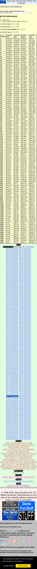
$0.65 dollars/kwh (25, 364)
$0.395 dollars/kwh (12, 311)
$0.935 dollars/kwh (12, 426)
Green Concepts (26, 443)
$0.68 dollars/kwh (25, 370)
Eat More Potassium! (22, 454)
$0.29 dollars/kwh (25, 287)
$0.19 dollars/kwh (25, 266)
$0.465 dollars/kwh (12, 326)
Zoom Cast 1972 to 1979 (26, 460)
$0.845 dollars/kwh (12, 407)
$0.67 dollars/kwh (25, 368)
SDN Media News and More (24, 481)
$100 (29, 541)
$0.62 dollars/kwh (25, 358)
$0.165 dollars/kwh (12, 261)
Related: (18, 441)
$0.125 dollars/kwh (12, 253)
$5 (5, 541)
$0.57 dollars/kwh (25, 347)
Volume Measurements (25, 456)
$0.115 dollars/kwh (12, 251)
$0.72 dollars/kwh (25, 379)
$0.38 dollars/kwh (25, 306)
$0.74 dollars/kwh (25, 383)
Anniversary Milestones (10, 460)
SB (17, 1)
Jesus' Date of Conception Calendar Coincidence (18, 445)
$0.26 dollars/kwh (25, 281)
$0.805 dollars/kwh (12, 398)
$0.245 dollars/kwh (12, 279)
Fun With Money (29, 449)
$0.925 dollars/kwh (12, 424)
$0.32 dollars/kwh (25, 294)
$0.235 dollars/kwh (12, 276)
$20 (14, 541)
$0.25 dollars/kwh (25, 279)
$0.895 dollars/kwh (12, 417)
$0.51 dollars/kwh (25, 334)
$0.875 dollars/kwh (12, 413)
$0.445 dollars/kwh (12, 321)
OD (21, 1)
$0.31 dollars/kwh (25, 291)
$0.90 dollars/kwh (25, 417)
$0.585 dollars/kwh (12, 351)
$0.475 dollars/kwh (12, 328)
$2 (1, 541)
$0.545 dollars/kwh (12, 343)
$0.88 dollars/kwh (25, 413)
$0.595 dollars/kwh (12, 353)
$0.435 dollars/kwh (12, 319)
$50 (19, 541)
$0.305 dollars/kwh (12, 291)
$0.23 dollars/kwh (25, 274)
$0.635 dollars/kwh (12, 362)
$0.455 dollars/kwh (12, 323)
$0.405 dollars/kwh (12, 313)
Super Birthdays (24, 486)
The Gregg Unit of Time (24, 458)
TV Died (33, 454)
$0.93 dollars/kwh (25, 424)
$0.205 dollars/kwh (12, 270)
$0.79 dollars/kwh (25, 394)
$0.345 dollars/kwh (12, 300)
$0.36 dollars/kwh (25, 302)
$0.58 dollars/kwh (25, 349)
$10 (9, 541)
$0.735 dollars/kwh (12, 383)
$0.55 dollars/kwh (25, 343)
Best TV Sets (31, 464)
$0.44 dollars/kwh (25, 319)
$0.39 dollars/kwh (25, 308)
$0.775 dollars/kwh (12, 392)
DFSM (29, 1)
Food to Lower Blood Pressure (12, 449)
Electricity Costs (19, 11)
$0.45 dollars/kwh (25, 321)
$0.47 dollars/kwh (25, 326)
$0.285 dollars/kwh (12, 287)
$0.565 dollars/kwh (12, 347)
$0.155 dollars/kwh (12, 259)
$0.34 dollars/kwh (25, 298)
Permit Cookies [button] (23, 566)
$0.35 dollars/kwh (25, 300)
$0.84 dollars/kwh (25, 404)
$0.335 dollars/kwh (12, 298)
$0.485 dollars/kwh (12, 330)
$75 (23, 541)
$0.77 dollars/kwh (25, 390)
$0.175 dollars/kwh (12, 264)
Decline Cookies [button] (9, 566)
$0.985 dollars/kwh (12, 436)
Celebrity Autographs (8, 454)
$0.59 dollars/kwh (25, 351)
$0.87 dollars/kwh (25, 411)
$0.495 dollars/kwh (12, 332)
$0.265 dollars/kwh (12, 283)
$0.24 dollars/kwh (25, 276)
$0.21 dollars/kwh (25, 270)
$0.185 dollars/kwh (12, 266)
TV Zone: (18, 475)
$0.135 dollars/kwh (12, 255)
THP (34, 1)
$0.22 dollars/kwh (25, 272)
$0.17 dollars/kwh (25, 261)
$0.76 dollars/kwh (25, 387)
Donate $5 (21, 3)
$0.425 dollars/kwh (12, 317)
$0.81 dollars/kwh (25, 398)
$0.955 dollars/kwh (12, 430)
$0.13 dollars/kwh (25, 253)
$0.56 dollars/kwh (25, 345)
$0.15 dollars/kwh (25, 257)
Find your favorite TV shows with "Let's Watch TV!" (19, 477)
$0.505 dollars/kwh (12, 334)
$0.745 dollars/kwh (12, 385)
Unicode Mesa (20, 468)
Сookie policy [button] (27, 561)
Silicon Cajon (30, 468)
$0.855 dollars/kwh (12, 409)
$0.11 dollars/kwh (25, 249)
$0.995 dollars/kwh (12, 439)
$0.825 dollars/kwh (12, 402)
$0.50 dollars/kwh (25, 332)
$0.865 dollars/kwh (12, 411)
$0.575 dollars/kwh (12, 349)
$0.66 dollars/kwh (25, 366)
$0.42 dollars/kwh (25, 315)
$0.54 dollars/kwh (25, 340)
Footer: (18, 483)
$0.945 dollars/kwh (12, 428)
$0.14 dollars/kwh (25, 255)
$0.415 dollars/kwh (12, 315)
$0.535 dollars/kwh (12, 340)
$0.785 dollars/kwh (12, 394)
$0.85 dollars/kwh (25, 407)
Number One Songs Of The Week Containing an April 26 (18, 462)
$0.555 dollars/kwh (12, 345)
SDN (24, 1)
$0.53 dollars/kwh (25, 338)
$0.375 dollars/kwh (12, 306)
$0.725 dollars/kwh (12, 381)
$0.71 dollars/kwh (25, 377)
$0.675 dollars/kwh (12, 370)
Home (9, 1)
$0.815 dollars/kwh (12, 400)
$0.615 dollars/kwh (12, 358)
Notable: (18, 479)
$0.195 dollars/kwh (12, 268)
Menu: (18, 244)
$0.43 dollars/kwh (25, 317)
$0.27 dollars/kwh (25, 283)
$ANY (2, 543)
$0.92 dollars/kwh (25, 422)
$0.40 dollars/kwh (25, 311)
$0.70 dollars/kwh (25, 375)
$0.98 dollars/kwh (25, 434)
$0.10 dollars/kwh (28, 247)
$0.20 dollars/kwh (25, 268)
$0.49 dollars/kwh (25, 330)
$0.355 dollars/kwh (12, 302)
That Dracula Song (6, 466)
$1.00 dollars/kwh (25, 439)
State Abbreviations (10, 456)
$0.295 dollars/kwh (12, 289)
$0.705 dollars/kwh (12, 377)
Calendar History (13, 447)
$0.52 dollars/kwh (25, 336)
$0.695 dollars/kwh (12, 375)
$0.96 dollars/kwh (25, 430)
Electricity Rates (13, 451)
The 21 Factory (10, 458)
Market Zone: (18, 471)
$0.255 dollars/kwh (12, 281)
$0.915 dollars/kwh (12, 422)
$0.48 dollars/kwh (25, 328)
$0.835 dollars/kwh (12, 404)
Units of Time (24, 447)
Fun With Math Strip (8, 468)
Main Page (18, 247)
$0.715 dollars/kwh (12, 379)
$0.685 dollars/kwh (12, 372)
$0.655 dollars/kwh (12, 366)
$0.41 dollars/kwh (25, 313)
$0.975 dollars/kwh (12, 434)
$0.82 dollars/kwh (25, 400)
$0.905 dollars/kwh (12, 419)
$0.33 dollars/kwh (25, 296)
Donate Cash (11, 531)
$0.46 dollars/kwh (25, 323)
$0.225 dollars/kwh (12, 274)
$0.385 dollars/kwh (12, 308)
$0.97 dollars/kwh (25, 432)
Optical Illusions (24, 451)
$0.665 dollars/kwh (12, 368)
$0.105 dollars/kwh (12, 249)
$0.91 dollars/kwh (25, 419)
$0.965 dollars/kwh (12, 432)
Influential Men (21, 464)
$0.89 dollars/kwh (25, 415)
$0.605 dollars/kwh (12, 355)
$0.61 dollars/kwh (25, 355)
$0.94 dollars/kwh (25, 426)
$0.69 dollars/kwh (25, 372)
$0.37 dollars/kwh (25, 304)
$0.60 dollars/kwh (25, 353)
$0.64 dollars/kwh (25, 362)
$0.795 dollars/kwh (12, 396)
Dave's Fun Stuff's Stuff (12, 443)
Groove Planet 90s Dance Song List (25, 466)
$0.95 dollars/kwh (25, 428)
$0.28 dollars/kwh (25, 285)
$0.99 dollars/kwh (25, 436)
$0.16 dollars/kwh (25, 259)
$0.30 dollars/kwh (25, 289)
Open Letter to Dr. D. (8, 464)
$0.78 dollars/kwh (25, 392)
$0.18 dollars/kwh (25, 264)
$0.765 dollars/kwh (12, 390)
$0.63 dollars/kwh (25, 360)
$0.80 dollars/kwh (25, 396)
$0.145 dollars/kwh (12, 257)
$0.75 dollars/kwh (25, 385)
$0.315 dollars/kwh (12, 294)
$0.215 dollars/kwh (12, 272)
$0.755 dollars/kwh (12, 387)
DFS (13, 1)
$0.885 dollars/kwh (12, 415)
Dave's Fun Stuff (18, 473)
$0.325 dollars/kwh (12, 296)
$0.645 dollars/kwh (12, 364)
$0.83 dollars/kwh (25, 402)
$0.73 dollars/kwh (25, 381)
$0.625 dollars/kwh (12, 360)
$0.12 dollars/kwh (25, 251)
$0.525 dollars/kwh (12, 338)
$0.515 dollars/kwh (12, 336)
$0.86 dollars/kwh (25, 409)
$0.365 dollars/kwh (12, 304)
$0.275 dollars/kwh (12, 285)
